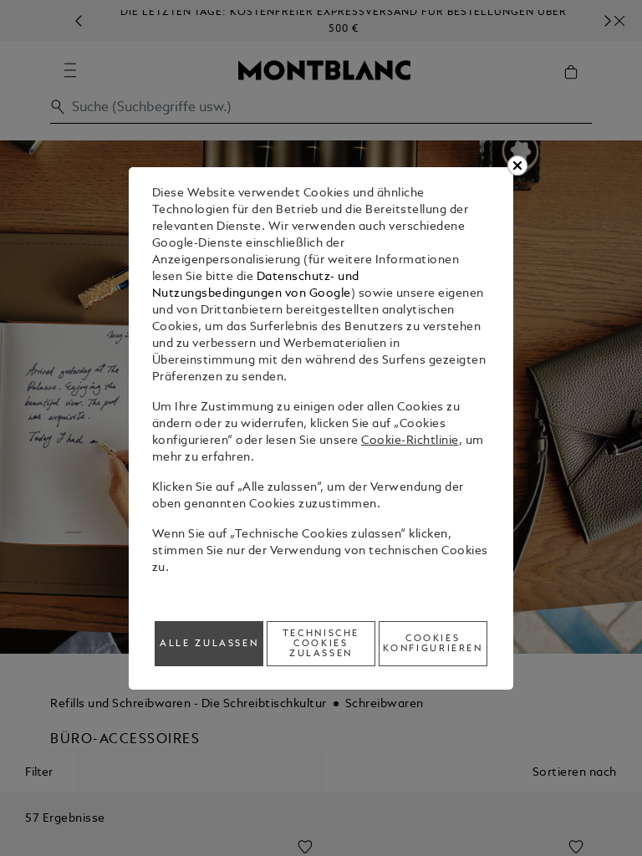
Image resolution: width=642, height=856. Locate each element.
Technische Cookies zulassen (321, 643)
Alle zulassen (209, 643)
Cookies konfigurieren (433, 643)
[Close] (517, 165)
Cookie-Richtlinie (410, 441)
